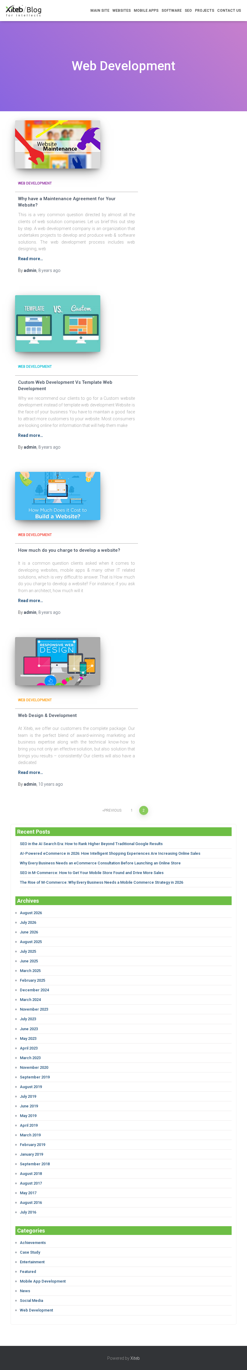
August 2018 (31, 1173)
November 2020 (34, 1067)
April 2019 (29, 1125)
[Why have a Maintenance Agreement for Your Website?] (57, 144)
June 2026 (29, 932)
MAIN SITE (99, 10)
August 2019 (31, 1086)
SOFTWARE (171, 10)
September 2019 (35, 1077)
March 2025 (30, 970)
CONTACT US (229, 10)
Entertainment (32, 1262)
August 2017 (31, 1183)
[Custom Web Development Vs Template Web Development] (57, 323)
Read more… (30, 258)
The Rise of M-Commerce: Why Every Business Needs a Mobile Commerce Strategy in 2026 (101, 882)
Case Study (30, 1252)
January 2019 (31, 1154)
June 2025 (29, 961)
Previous (112, 810)
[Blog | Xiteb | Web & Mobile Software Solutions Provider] (23, 10)
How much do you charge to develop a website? (69, 550)
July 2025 (28, 951)
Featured (28, 1271)
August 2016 (31, 1202)
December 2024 (34, 990)
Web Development (35, 183)
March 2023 (30, 1058)
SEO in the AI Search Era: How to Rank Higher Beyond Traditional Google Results (91, 843)
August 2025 (31, 941)
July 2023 (28, 1019)
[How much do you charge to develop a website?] (57, 496)
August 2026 (31, 913)
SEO (188, 10)
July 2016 (28, 1212)
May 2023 (28, 1038)
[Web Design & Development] (57, 661)
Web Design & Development (47, 715)
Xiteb (135, 1358)
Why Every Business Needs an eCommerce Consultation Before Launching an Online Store (100, 863)
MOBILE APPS (146, 10)
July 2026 (28, 922)
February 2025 (32, 980)
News (25, 1291)
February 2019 (32, 1144)
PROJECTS (204, 10)
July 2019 (28, 1096)
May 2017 (28, 1193)
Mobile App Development (43, 1281)
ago (49, 270)
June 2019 (29, 1106)
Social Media (31, 1300)
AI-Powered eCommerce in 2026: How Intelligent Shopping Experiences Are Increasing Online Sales (110, 853)
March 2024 (30, 999)
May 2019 (28, 1115)
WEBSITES (121, 10)
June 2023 (29, 1029)
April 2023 (29, 1048)
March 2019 (30, 1135)
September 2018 (35, 1164)
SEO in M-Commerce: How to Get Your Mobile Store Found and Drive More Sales (92, 872)
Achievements (33, 1242)
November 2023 (34, 1009)
